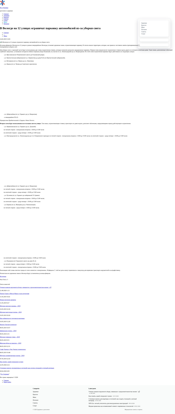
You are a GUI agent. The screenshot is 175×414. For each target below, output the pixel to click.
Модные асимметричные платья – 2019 (12, 355)
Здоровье (6, 15)
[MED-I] (2, 5)
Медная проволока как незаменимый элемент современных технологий (111, 406)
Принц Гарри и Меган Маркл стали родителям (14, 293)
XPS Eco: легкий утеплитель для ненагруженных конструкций (108, 403)
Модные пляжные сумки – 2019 (10, 337)
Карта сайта (7, 382)
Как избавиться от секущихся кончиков (12, 318)
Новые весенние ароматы (8, 300)
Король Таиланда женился (8, 324)
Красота (6, 17)
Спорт (6, 20)
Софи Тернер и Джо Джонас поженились (13, 349)
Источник (3, 276)
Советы (6, 19)
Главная (6, 14)
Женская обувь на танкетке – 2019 (10, 343)
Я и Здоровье (5, 374)
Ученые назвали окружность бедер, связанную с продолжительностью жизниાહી (25, 287)
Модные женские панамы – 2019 (10, 306)
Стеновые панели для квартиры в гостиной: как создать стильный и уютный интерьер (27, 368)
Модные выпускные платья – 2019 (11, 312)
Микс (5, 22)
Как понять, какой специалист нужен (11, 362)
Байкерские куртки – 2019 (8, 331)
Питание (6, 24)
